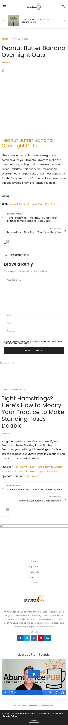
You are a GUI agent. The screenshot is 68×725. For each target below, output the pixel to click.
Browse (6, 196)
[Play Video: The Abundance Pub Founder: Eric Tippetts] (34, 674)
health (5, 39)
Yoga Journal (32, 476)
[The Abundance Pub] (34, 6)
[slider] (31, 692)
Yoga (4, 389)
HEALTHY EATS (34, 577)
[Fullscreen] (63, 692)
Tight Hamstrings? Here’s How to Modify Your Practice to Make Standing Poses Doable (33, 412)
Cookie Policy (9, 716)
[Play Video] (5, 692)
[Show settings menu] (57, 692)
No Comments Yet (19, 255)
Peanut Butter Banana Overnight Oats (27, 143)
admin (7, 62)
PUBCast (34, 582)
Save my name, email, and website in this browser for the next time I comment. (33, 342)
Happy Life (34, 572)
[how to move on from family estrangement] (13, 20)
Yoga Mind (34, 566)
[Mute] (51, 692)
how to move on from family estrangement (35, 20)
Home (34, 561)
